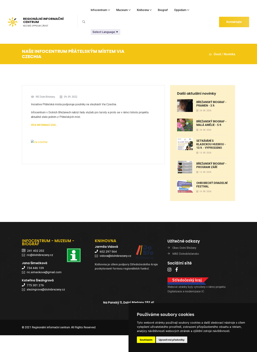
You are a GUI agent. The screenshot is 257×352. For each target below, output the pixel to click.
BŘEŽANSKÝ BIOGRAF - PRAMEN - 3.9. (211, 103)
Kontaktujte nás (234, 23)
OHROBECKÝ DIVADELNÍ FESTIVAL (211, 184)
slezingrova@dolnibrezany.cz (46, 289)
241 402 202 (35, 250)
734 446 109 (35, 268)
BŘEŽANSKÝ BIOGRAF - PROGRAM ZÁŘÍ (211, 165)
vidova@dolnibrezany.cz (115, 256)
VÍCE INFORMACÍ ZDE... (44, 125)
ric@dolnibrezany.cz (40, 255)
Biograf (163, 10)
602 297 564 (108, 251)
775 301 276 (35, 285)
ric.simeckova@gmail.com (44, 272)
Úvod (217, 54)
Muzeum (122, 10)
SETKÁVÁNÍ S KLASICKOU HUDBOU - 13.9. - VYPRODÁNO (211, 144)
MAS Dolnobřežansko (185, 253)
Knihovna (143, 10)
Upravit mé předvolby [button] (171, 339)
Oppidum (180, 10)
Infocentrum (99, 10)
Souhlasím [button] (146, 339)
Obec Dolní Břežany (184, 247)
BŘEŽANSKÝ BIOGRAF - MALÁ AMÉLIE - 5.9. (211, 123)
